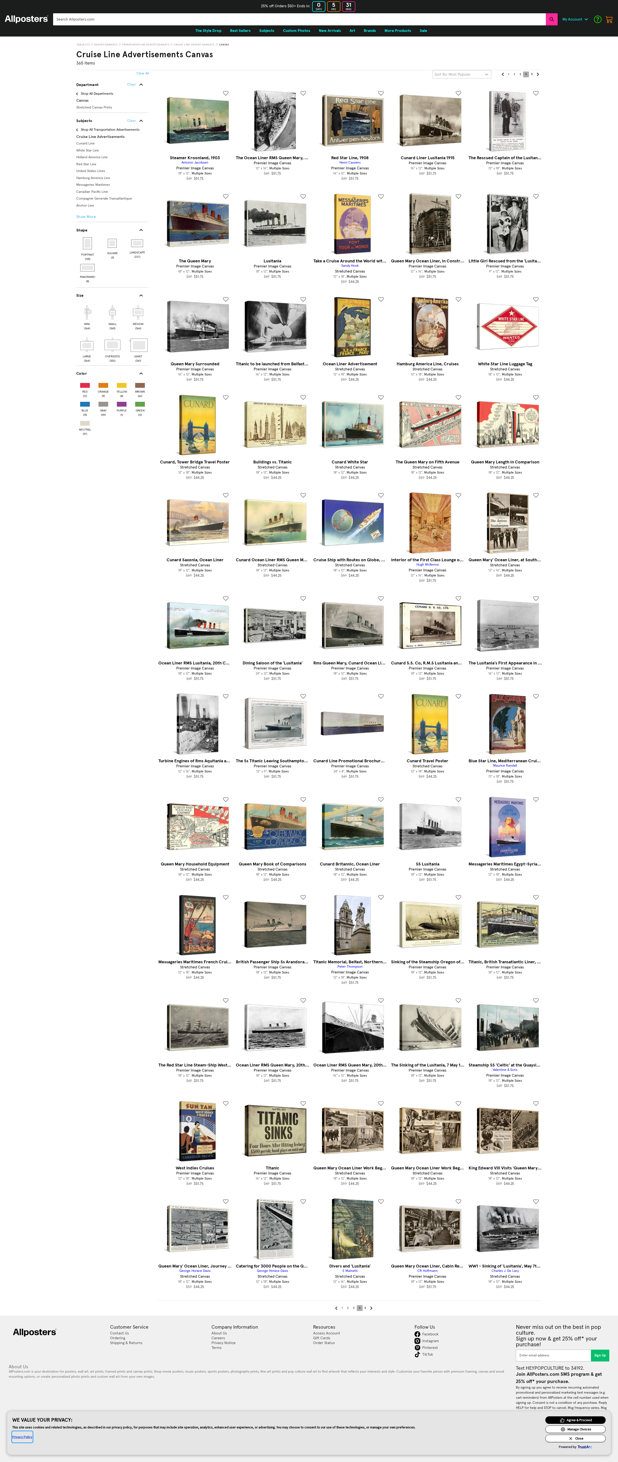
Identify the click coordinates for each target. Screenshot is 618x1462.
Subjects (83, 44)
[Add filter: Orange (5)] (103, 384)
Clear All (142, 73)
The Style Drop (208, 31)
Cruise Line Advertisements (194, 44)
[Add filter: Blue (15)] (85, 403)
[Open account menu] (586, 19)
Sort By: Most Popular (453, 74)
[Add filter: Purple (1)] (122, 403)
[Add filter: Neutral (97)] (85, 422)
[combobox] (299, 19)
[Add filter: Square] (113, 243)
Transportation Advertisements (145, 44)
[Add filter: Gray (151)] (103, 403)
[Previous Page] (503, 74)
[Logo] (26, 19)
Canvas (224, 44)
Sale (423, 31)
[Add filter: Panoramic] (87, 268)
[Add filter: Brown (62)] (140, 384)
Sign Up (600, 1355)
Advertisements (106, 44)
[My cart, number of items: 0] (609, 19)
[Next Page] (538, 74)
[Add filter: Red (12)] (85, 384)
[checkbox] (87, 317)
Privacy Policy (22, 1437)
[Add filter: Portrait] (88, 243)
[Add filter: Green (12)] (140, 403)
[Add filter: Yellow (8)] (122, 384)
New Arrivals (330, 31)
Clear (131, 120)
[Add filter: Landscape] (137, 243)
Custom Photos (296, 31)
